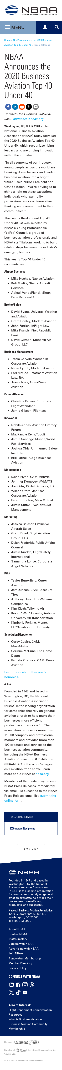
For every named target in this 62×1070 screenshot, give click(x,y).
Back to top (31, 848)
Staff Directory (18, 939)
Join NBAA (16, 953)
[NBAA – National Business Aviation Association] (31, 10)
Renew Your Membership (25, 958)
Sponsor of (9, 1042)
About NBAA (17, 929)
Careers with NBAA (21, 943)
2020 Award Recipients (22, 828)
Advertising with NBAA (24, 948)
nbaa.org (42, 774)
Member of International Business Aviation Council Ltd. (30, 1052)
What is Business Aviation (25, 1019)
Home (7, 39)
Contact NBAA (18, 934)
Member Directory (20, 963)
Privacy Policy (18, 968)
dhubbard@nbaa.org (28, 119)
